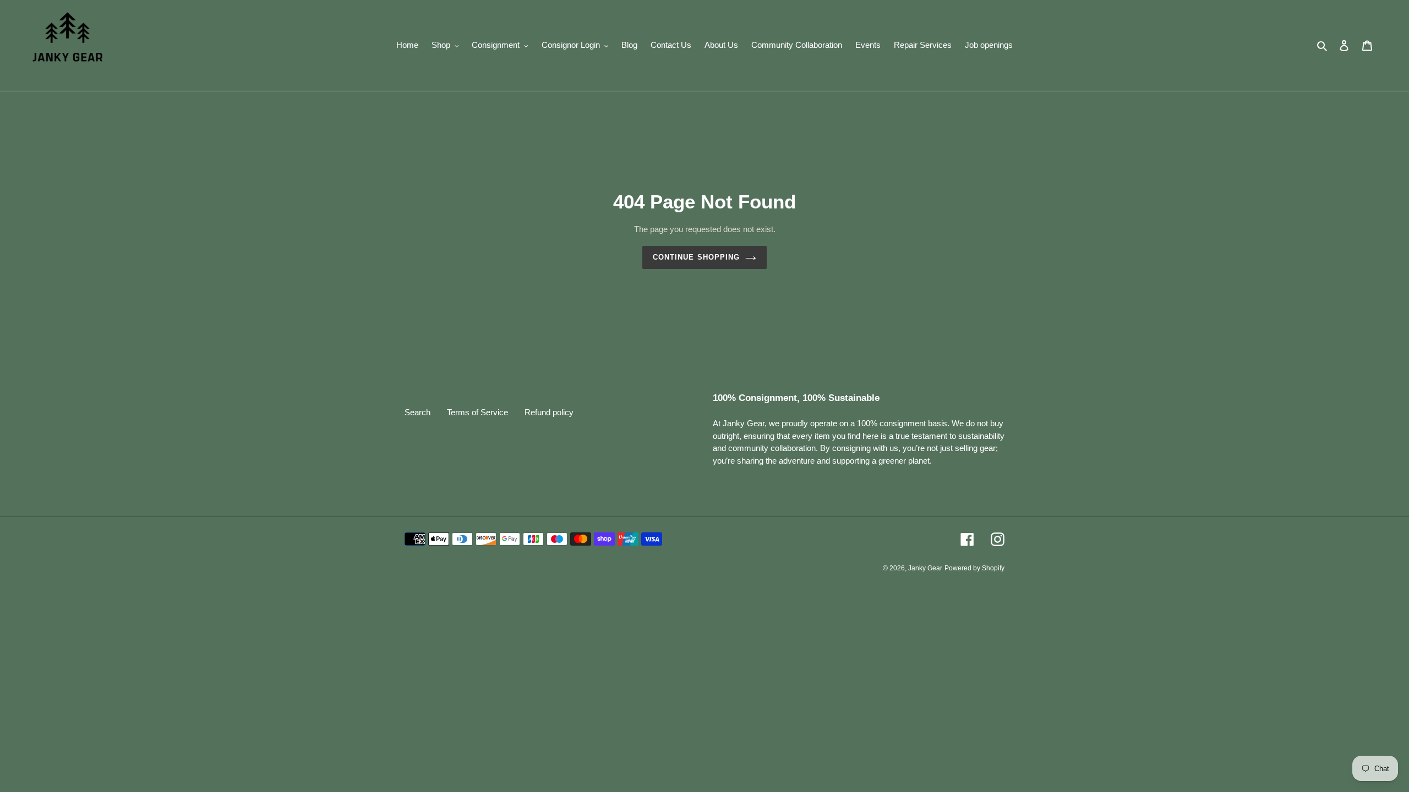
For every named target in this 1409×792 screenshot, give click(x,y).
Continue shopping (696, 257)
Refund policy (549, 412)
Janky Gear (925, 568)
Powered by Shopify (974, 568)
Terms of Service (477, 412)
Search (417, 412)
